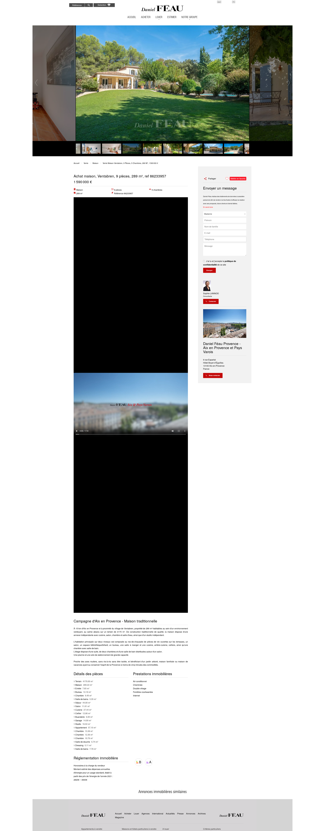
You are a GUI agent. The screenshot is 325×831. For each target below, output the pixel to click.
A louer (165, 828)
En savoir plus (208, 207)
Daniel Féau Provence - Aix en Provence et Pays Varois (222, 347)
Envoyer (209, 270)
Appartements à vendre (91, 828)
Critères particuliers (212, 828)
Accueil (162, 8)
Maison (95, 163)
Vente (86, 163)
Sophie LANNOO (211, 293)
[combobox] (224, 213)
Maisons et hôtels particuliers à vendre (139, 828)
